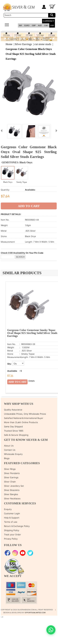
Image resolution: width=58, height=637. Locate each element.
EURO (26, 25)
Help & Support (11, 517)
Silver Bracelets (11, 490)
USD (52, 25)
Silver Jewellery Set (14, 486)
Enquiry (8, 509)
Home (9, 44)
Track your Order (12, 534)
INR (20, 25)
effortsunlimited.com (35, 612)
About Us (9, 445)
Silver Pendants (12, 473)
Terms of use (10, 522)
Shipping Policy (11, 530)
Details (32, 381)
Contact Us (9, 450)
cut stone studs (42, 44)
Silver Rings (10, 469)
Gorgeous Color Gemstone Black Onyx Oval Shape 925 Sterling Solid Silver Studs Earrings (31, 54)
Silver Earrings (23, 44)
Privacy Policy (11, 538)
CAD (46, 25)
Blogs (7, 458)
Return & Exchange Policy (17, 526)
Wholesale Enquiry (13, 454)
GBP (34, 25)
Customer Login (12, 513)
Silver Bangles (11, 494)
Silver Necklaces (12, 498)
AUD (40, 25)
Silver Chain (10, 481)
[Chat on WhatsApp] (50, 629)
